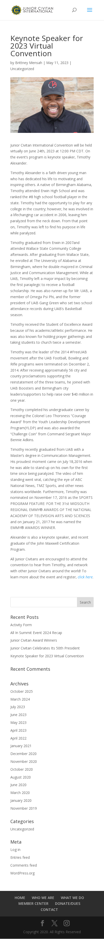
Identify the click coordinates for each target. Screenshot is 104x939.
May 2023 (18, 722)
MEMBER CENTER (33, 903)
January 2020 (21, 800)
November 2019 (23, 808)
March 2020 (20, 792)
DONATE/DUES (67, 903)
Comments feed (23, 865)
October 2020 (21, 769)
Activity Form (21, 624)
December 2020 (23, 753)
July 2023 (17, 706)
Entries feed (20, 857)
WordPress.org (22, 873)
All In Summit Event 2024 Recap (36, 632)
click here (85, 577)
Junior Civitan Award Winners (33, 640)
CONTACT (49, 909)
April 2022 (18, 738)
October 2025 (21, 691)
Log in (15, 849)
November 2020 (23, 761)
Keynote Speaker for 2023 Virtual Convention (47, 656)
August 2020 (20, 777)
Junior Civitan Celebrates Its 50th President (45, 648)
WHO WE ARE (43, 897)
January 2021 (21, 745)
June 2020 (18, 784)
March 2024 (20, 699)
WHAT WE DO (72, 897)
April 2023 (18, 730)
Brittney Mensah (28, 62)
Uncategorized (22, 68)
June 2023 (18, 714)
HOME (20, 897)
